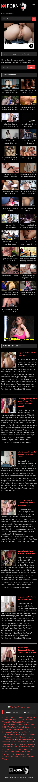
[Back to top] (31, 776)
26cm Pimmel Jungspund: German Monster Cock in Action (27, 650)
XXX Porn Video (8, 739)
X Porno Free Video (26, 737)
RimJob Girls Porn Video (21, 722)
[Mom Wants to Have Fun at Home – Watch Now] (8, 565)
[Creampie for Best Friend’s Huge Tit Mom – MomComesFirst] (8, 514)
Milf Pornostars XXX (9, 747)
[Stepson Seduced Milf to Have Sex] (8, 367)
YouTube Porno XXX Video (12, 724)
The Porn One (26, 752)
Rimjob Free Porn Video (24, 739)
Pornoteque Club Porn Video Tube (14, 732)
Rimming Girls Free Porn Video (13, 742)
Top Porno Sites (16, 744)
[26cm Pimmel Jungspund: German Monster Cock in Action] (8, 662)
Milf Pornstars (29, 744)
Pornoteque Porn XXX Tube (14, 720)
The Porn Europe (19, 754)
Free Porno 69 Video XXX (22, 749)
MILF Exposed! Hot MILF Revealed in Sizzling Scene (27, 454)
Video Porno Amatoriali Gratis (18, 727)
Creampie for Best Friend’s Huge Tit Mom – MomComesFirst (27, 502)
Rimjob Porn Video (21, 729)
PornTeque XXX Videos (11, 752)
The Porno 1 (6, 754)
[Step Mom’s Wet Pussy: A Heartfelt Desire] (8, 611)
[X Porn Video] (15, 6)
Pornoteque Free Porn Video (12, 717)
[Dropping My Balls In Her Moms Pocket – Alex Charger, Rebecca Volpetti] (8, 413)
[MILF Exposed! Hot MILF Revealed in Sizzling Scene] (8, 466)
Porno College (30, 717)
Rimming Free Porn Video (25, 734)
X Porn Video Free (10, 737)
